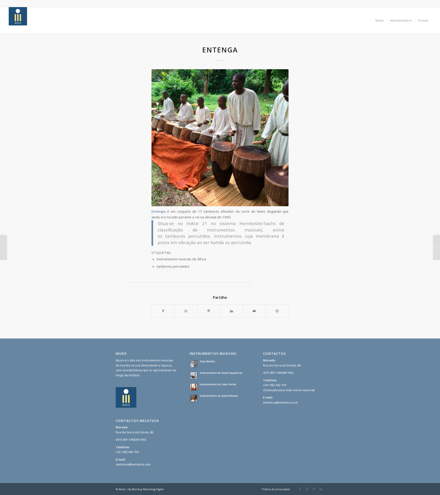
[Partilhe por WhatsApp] (186, 311)
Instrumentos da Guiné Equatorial (221, 372)
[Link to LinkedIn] (320, 489)
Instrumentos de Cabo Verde (218, 384)
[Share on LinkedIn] (231, 311)
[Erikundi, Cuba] (3, 247)
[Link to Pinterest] (314, 489)
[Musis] (18, 20)
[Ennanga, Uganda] (436, 247)
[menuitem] (379, 20)
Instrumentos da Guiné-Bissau (219, 395)
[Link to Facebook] (300, 489)
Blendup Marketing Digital (148, 489)
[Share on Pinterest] (209, 311)
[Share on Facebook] (163, 311)
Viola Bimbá (207, 361)
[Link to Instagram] (277, 311)
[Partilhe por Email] (254, 311)
